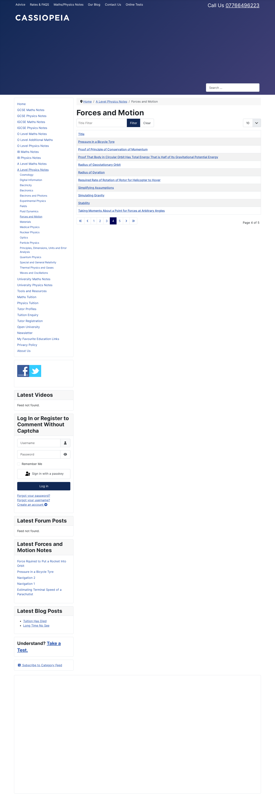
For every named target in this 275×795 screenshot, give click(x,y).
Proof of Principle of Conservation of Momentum (113, 149)
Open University (28, 327)
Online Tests (134, 4)
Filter (133, 123)
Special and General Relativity (38, 262)
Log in (43, 486)
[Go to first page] (80, 220)
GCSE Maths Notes (30, 110)
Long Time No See (36, 625)
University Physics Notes (34, 285)
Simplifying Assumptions (96, 187)
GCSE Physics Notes (31, 116)
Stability (84, 203)
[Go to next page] (126, 220)
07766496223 (242, 5)
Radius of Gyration (91, 172)
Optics (24, 237)
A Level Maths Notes (32, 164)
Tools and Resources (32, 291)
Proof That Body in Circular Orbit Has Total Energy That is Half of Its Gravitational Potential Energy (148, 157)
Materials (25, 221)
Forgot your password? (33, 495)
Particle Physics (29, 242)
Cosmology (26, 174)
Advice (20, 4)
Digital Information (31, 179)
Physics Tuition (27, 303)
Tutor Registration (30, 321)
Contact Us (113, 4)
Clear (147, 123)
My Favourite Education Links (38, 339)
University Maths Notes (33, 279)
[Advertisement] (137, 52)
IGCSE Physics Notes (32, 128)
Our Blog (94, 4)
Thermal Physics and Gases (37, 267)
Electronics (26, 190)
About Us (23, 351)
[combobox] (232, 87)
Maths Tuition (26, 297)
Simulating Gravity (91, 195)
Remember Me (32, 464)
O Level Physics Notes (33, 146)
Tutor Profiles (26, 309)
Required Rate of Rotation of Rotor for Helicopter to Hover (119, 180)
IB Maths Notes (28, 152)
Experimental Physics (33, 200)
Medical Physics (29, 227)
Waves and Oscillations (34, 272)
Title (81, 134)
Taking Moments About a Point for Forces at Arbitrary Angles (121, 210)
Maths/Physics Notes (68, 4)
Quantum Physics (30, 257)
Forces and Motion (31, 216)
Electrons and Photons (33, 195)
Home (21, 104)
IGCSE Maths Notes (31, 122)
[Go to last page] (133, 220)
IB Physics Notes (29, 158)
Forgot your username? (33, 500)
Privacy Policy (27, 345)
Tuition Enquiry (27, 315)
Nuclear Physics (29, 232)
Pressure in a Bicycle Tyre (96, 142)
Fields (23, 206)
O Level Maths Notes (32, 134)
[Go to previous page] (87, 220)
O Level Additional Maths (35, 140)
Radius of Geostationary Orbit (99, 165)
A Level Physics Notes (33, 170)
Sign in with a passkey (47, 474)
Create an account (30, 504)
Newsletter (25, 333)
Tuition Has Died (35, 621)
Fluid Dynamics (29, 211)
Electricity (26, 185)
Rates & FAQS (39, 4)
